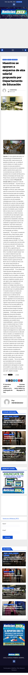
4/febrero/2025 (9, 610)
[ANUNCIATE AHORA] (13, 482)
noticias (6, 416)
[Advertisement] (14, 33)
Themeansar (14, 670)
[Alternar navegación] (13, 50)
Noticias (4, 59)
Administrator (13, 89)
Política (9, 59)
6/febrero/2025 (9, 578)
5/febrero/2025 (9, 594)
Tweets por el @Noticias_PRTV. (11, 518)
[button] (22, 50)
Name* (4, 523)
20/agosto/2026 (9, 561)
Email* (4, 530)
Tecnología (15, 416)
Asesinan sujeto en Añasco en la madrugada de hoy (7, 388)
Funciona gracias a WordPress (10, 668)
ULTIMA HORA (14, 59)
